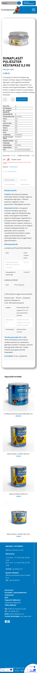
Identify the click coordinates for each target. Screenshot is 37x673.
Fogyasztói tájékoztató (12, 600)
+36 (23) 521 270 (13, 611)
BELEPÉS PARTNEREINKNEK (29, 3)
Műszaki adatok (9, 180)
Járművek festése (12, 171)
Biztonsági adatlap (10, 184)
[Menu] (32, 10)
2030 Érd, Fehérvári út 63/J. (15, 550)
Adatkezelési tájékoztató (13, 603)
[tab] (11, 180)
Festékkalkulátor (25, 184)
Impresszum (9, 590)
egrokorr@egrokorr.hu (16, 614)
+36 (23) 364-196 (17, 569)
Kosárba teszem (21, 99)
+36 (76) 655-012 (14, 580)
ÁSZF (6, 597)
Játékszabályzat (10, 605)
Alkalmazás (23, 180)
